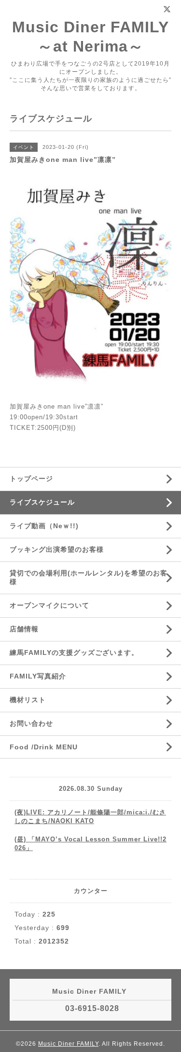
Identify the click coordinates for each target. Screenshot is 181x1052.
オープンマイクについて (49, 605)
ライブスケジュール (42, 502)
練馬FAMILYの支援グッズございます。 (74, 652)
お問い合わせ (31, 723)
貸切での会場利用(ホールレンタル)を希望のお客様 (88, 577)
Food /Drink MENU (44, 747)
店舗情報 (24, 629)
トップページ (31, 478)
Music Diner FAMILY (68, 1043)
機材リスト (28, 700)
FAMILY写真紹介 (38, 676)
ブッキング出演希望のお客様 (57, 549)
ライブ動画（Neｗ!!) (44, 526)
